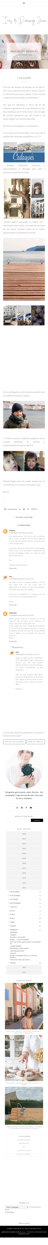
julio (12, 911)
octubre (14, 899)
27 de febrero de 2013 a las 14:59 (21, 615)
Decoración (24, 1143)
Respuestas (17, 647)
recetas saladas (24, 1154)
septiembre (15, 903)
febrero (14, 930)
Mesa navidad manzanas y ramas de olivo (24, 51)
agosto (13, 907)
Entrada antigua (35, 742)
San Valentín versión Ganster (19, 948)
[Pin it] (28, 509)
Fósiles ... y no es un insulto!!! (19, 939)
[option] (24, 51)
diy (24, 1147)
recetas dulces (24, 1150)
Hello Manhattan (33, 1228)
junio (12, 914)
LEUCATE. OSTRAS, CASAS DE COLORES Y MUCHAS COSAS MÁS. (24, 1032)
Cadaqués (13, 935)
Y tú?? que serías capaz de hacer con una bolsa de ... (25, 942)
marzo (13, 926)
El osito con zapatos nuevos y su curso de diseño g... (23, 956)
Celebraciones (24, 1140)
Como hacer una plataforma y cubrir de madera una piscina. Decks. (24, 1127)
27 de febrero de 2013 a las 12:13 (21, 579)
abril (12, 922)
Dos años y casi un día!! (17, 937)
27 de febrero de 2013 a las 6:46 (21, 533)
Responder (13, 568)
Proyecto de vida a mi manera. (20, 960)
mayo (12, 918)
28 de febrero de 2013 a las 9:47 (27, 654)
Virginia (12, 530)
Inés (10, 576)
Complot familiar (15, 946)
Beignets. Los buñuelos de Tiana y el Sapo (24, 1084)
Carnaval (13, 953)
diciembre (14, 892)
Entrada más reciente (14, 742)
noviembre (15, 895)
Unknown (13, 613)
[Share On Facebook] (20, 509)
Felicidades (13, 932)
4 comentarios (12, 509)
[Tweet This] (24, 509)
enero (13, 963)
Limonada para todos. (17, 951)
